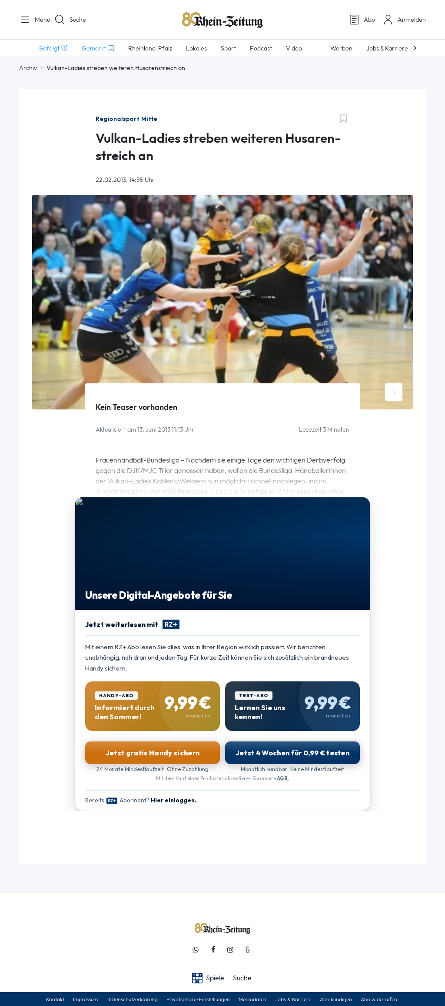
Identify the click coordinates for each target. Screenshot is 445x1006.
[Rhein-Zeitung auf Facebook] (213, 949)
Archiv (28, 68)
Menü (39, 19)
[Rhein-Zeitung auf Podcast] (247, 949)
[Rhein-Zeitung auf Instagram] (230, 949)
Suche (78, 19)
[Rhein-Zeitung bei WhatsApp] (195, 949)
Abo (369, 19)
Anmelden (412, 19)
